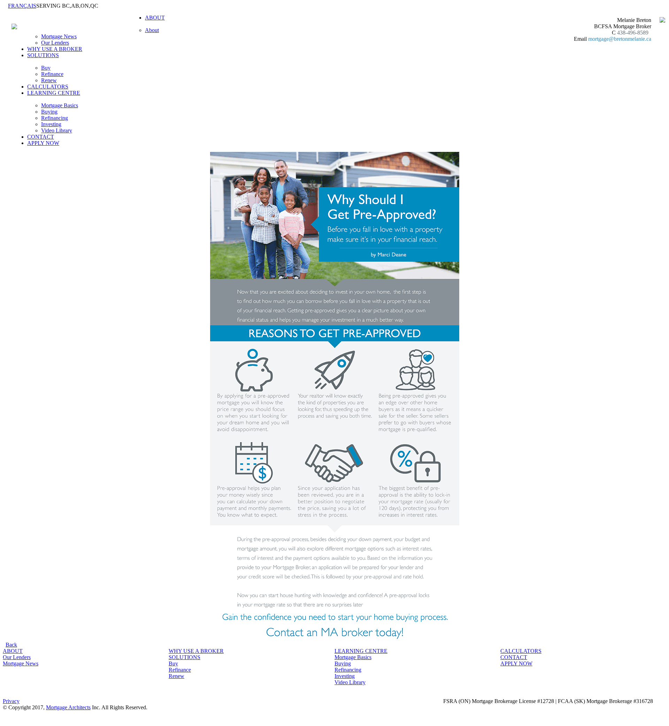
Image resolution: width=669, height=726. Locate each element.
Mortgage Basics (59, 105)
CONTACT (40, 137)
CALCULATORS (47, 87)
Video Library (56, 130)
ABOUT (13, 651)
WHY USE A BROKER (54, 49)
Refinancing (54, 118)
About (152, 30)
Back (11, 645)
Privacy (11, 701)
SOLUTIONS (184, 657)
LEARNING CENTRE (360, 651)
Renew (49, 80)
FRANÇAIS (22, 6)
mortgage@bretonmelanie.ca (619, 39)
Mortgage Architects (68, 707)
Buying (49, 112)
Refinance (52, 74)
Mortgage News (59, 36)
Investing (51, 124)
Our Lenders (55, 43)
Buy (46, 68)
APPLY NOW (43, 143)
